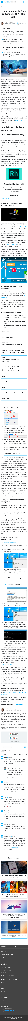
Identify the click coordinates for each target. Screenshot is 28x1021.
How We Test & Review (6, 973)
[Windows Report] (10, 2)
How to (2, 7)
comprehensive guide (7, 664)
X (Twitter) (11, 946)
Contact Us (4, 957)
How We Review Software (7, 976)
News (2, 983)
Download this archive (10, 543)
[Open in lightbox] (14, 214)
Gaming (3, 991)
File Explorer (19, 705)
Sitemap (3, 1004)
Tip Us (2, 960)
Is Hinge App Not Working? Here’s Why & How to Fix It (14, 876)
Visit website (5, 199)
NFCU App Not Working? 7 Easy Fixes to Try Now (14, 936)
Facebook (8, 946)
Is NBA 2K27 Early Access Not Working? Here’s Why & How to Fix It (14, 895)
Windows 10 (18, 121)
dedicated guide (12, 244)
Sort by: (16, 754)
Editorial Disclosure (6, 970)
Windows (3, 994)
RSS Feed (3, 1001)
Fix (1, 985)
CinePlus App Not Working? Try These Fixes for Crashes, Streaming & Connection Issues (14, 915)
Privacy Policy (4, 1006)
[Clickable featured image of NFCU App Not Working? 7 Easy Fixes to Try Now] (14, 927)
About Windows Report (7, 954)
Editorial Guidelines (6, 967)
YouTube (15, 946)
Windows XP (23, 227)
